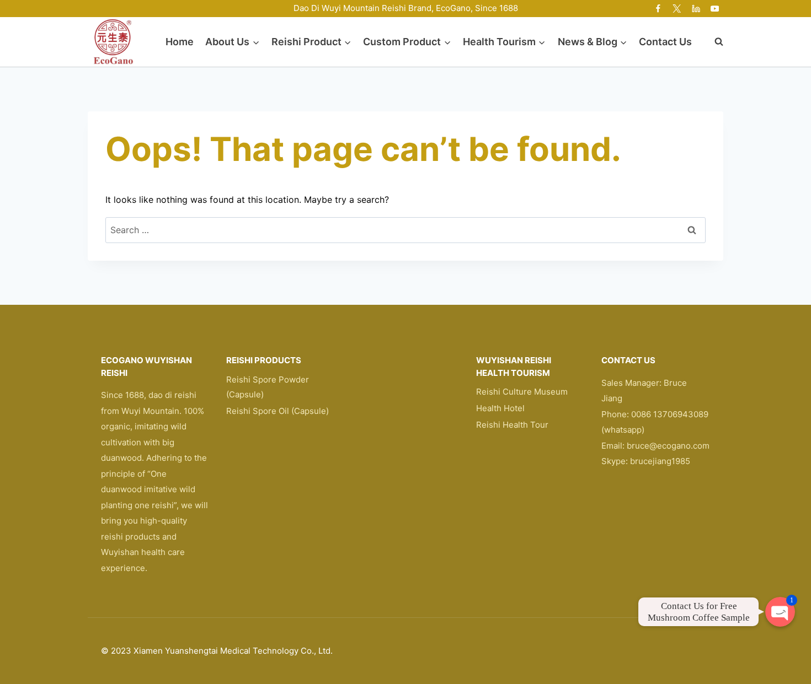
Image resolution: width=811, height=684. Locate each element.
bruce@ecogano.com (668, 445)
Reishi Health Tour (512, 424)
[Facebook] (658, 8)
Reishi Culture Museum (522, 391)
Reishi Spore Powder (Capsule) (267, 387)
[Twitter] (677, 8)
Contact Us (665, 41)
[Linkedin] (696, 8)
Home (180, 41)
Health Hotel (500, 408)
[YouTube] (714, 8)
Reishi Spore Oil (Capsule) (277, 411)
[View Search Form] (713, 41)
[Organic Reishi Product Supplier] (113, 41)
